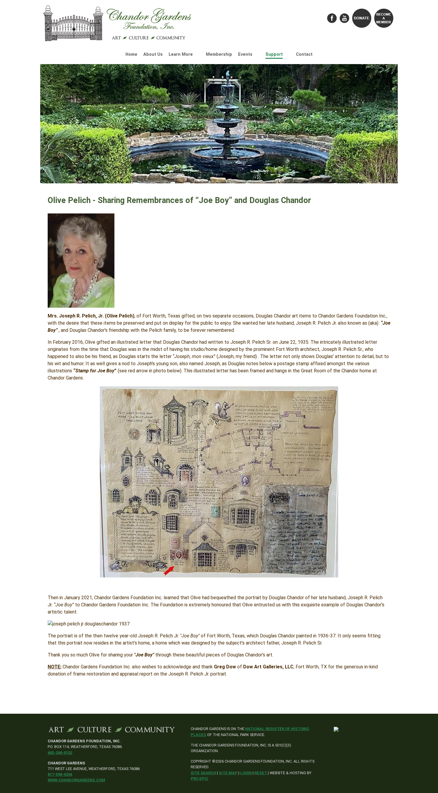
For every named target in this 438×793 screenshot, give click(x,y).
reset (260, 773)
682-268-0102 (60, 752)
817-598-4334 (60, 774)
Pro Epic (199, 778)
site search (203, 773)
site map (228, 773)
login (246, 773)
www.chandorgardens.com (76, 780)
